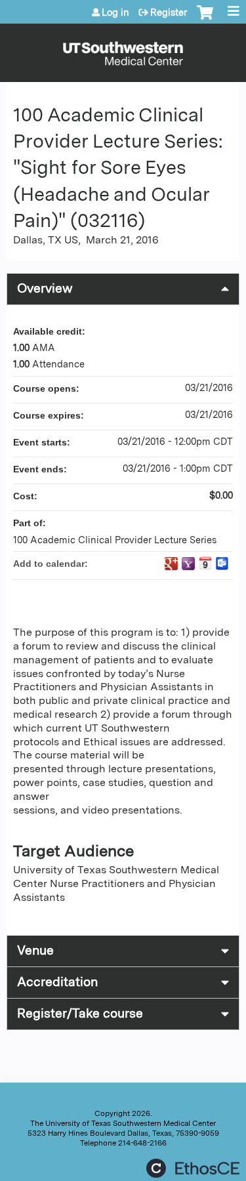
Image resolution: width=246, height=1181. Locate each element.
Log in (115, 12)
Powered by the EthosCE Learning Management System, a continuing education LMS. (192, 1168)
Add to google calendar (171, 563)
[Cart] (205, 19)
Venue (35, 950)
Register (168, 12)
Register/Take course (80, 1013)
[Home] (123, 49)
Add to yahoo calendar (188, 563)
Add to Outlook (222, 563)
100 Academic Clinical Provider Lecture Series (114, 539)
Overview (45, 288)
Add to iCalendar (205, 563)
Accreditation (57, 981)
